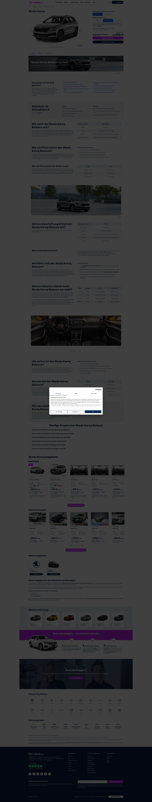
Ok (93, 411)
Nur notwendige (59, 411)
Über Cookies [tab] (94, 393)
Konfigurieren (75, 411)
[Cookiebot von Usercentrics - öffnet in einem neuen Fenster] (96, 390)
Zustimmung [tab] (58, 393)
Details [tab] (76, 393)
